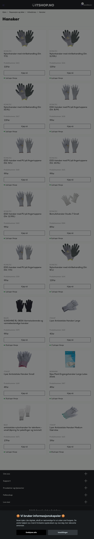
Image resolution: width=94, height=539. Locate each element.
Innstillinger (63, 532)
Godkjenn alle (31, 532)
